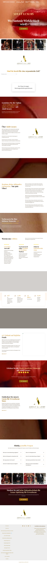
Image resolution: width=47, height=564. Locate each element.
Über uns (22, 1)
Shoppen (37, 2)
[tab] (12, 452)
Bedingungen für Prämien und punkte (40, 531)
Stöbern (26, 2)
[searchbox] (9, 74)
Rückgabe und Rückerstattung (40, 530)
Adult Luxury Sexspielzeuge (29, 1)
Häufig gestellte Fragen (20, 2)
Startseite (18, 1)
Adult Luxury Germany (9, 2)
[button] (28, 2)
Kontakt (37, 1)
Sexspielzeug (32, 2)
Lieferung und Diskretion (40, 529)
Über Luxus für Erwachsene (40, 534)
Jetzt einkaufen (7, 556)
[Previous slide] (1, 45)
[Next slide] (45, 45)
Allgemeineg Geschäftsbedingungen (40, 528)
